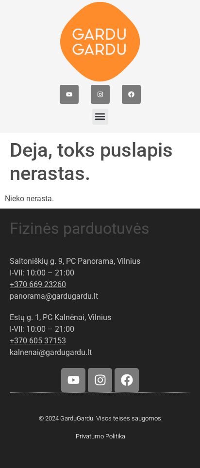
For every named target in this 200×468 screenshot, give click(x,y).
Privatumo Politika (100, 436)
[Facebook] (131, 94)
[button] (100, 117)
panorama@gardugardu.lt (54, 296)
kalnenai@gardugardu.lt (51, 352)
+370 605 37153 (38, 340)
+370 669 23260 (38, 284)
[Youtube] (69, 94)
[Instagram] (100, 94)
